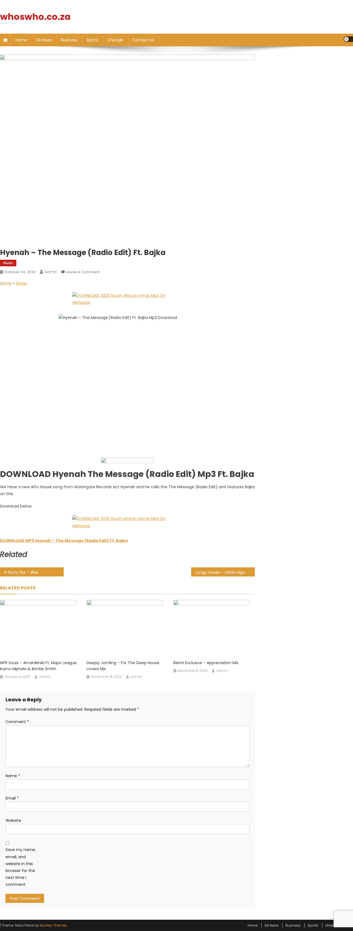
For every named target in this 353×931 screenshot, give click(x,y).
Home (21, 40)
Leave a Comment (82, 272)
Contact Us (143, 40)
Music (8, 263)
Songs (21, 283)
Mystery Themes (53, 925)
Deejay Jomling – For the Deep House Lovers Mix (123, 666)
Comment (17, 722)
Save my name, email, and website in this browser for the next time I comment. (21, 867)
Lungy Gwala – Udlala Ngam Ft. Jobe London (225, 572)
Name (13, 776)
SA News (44, 40)
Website (13, 820)
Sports (92, 40)
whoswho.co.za (35, 16)
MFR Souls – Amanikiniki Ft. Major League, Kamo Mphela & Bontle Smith (38, 666)
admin (50, 272)
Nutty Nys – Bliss (23, 572)
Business (69, 40)
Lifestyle (115, 40)
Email (12, 798)
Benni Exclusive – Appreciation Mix (206, 663)
